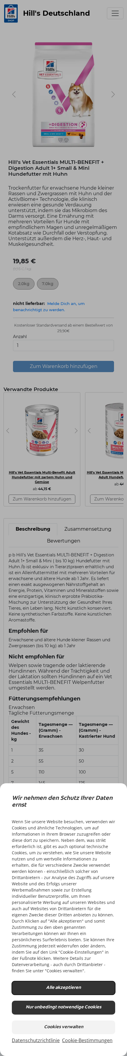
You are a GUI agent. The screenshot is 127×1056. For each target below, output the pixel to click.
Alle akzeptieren (63, 988)
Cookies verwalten (63, 1027)
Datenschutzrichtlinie (36, 1040)
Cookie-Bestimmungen (87, 1040)
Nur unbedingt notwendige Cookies (63, 1007)
